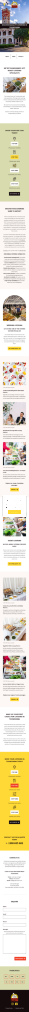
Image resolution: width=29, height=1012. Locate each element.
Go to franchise (13, 512)
